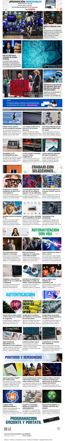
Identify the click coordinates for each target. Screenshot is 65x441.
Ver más (60, 109)
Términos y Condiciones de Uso (18, 439)
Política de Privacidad (32, 439)
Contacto (6, 439)
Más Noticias (7, 109)
